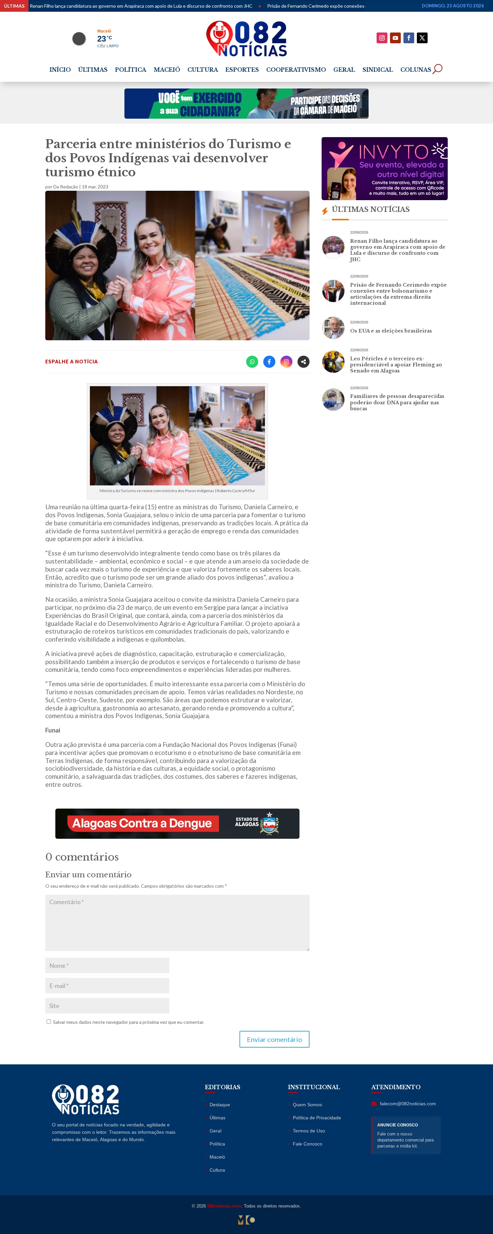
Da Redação (65, 186)
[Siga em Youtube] (395, 38)
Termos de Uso (309, 1130)
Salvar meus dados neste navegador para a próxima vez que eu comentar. (128, 1022)
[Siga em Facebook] (408, 38)
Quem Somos (307, 1104)
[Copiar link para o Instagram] (286, 362)
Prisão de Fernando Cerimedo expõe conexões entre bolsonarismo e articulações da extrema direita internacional (350, 6)
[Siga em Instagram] (382, 38)
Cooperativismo (296, 70)
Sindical (378, 70)
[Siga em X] (422, 38)
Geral (344, 70)
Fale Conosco (307, 1144)
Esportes (242, 70)
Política (130, 70)
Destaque (220, 1104)
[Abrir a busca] (437, 69)
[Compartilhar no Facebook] (269, 362)
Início (60, 70)
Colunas (415, 70)
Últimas (93, 70)
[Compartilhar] (303, 362)
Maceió (167, 70)
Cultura (202, 70)
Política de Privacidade (317, 1117)
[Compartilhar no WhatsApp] (252, 362)
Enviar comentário (274, 1039)
